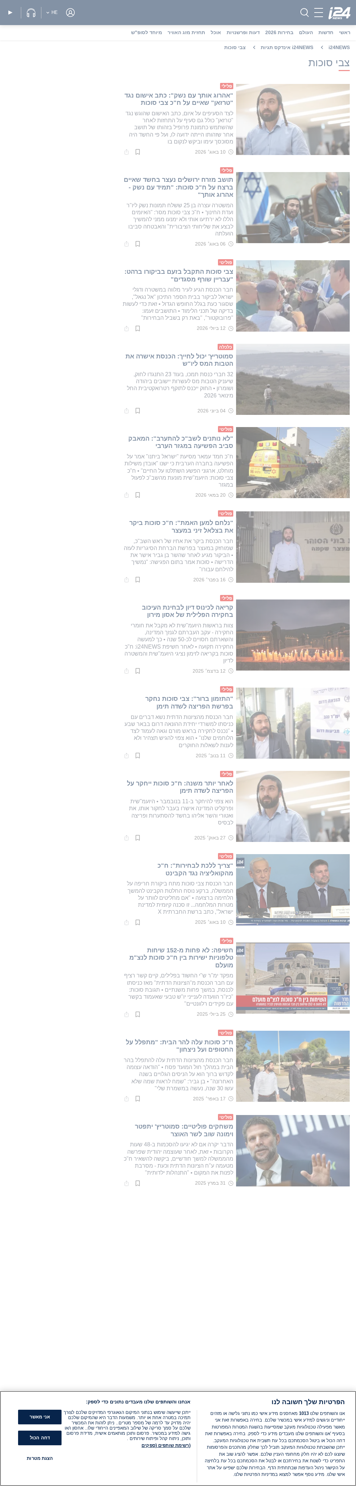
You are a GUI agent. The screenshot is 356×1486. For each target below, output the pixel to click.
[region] (178, 1438)
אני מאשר (40, 1417)
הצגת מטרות (40, 1458)
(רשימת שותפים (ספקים (166, 1445)
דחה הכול (40, 1437)
